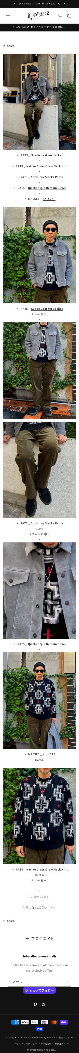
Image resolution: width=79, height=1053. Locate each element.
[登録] (66, 982)
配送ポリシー (62, 1043)
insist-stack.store (23, 1037)
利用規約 (46, 1043)
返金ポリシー (66, 1037)
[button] (8, 15)
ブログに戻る (42, 938)
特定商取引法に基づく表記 (41, 1049)
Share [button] (11, 46)
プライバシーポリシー (26, 1043)
